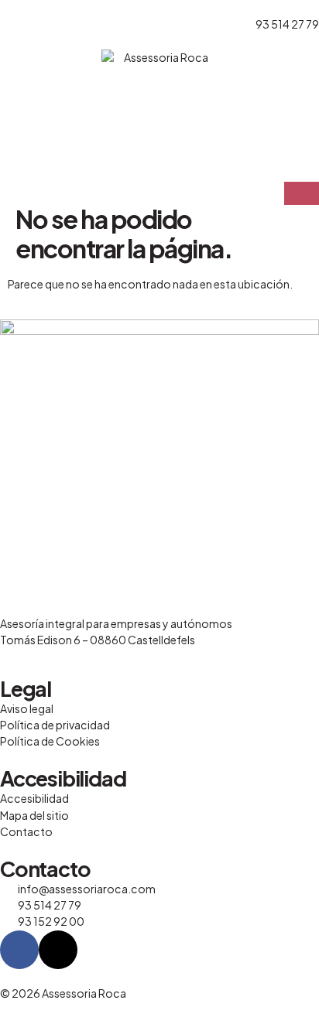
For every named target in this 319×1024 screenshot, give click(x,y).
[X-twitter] (58, 949)
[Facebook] (19, 949)
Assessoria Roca (84, 993)
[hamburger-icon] (301, 194)
